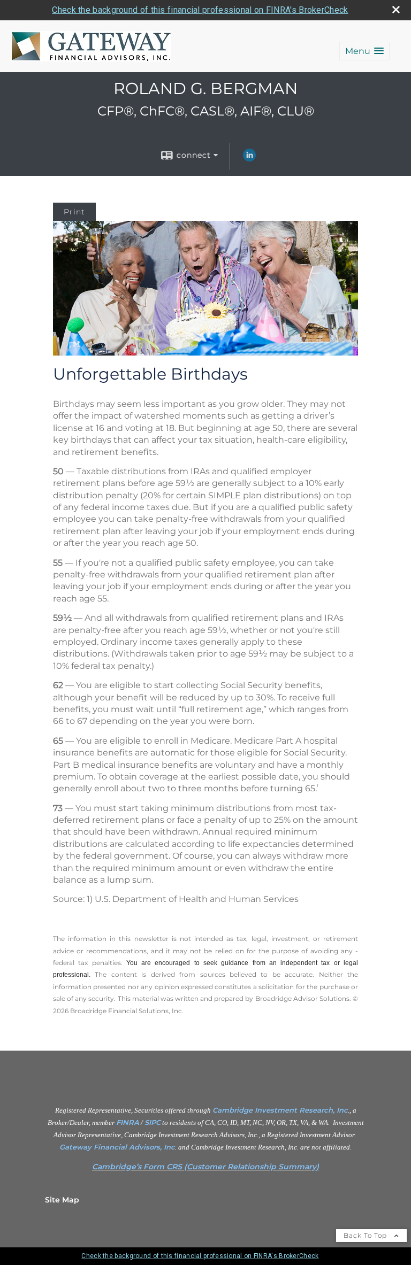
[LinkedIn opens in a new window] (249, 159)
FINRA (127, 1122)
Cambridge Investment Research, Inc (280, 1110)
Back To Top (366, 1235)
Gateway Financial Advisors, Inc (117, 1147)
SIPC (152, 1122)
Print (74, 212)
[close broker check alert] (396, 9)
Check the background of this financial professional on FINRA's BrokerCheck (200, 10)
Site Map (62, 1200)
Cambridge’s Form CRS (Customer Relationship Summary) (205, 1166)
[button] (364, 51)
